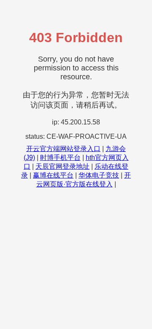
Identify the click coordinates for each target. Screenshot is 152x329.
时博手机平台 (60, 157)
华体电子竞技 (99, 175)
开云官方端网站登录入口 (63, 148)
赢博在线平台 (53, 175)
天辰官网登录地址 (62, 166)
